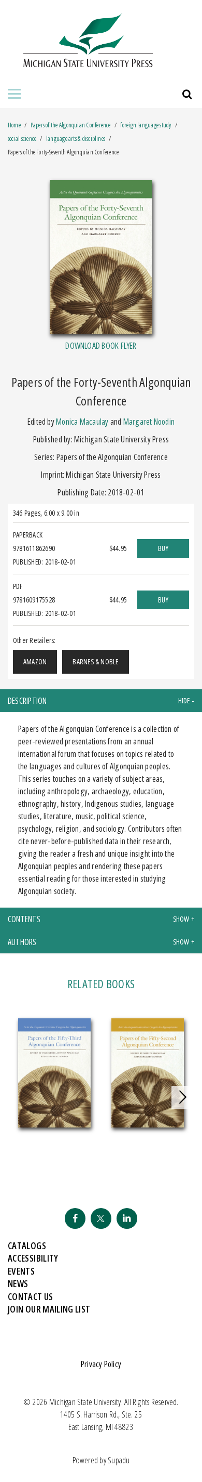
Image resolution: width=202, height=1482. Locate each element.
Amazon (35, 661)
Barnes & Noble (95, 661)
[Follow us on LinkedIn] (127, 1218)
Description (27, 700)
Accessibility (33, 1258)
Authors (22, 942)
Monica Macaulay (82, 421)
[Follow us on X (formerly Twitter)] (101, 1218)
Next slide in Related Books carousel (182, 1097)
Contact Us (30, 1296)
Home (14, 125)
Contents (24, 919)
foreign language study (145, 125)
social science (22, 138)
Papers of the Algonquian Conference (71, 125)
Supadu (118, 1460)
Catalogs (27, 1245)
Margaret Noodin (149, 421)
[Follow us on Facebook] (75, 1218)
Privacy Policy (101, 1364)
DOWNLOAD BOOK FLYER (100, 345)
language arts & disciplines (75, 138)
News (18, 1283)
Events (21, 1271)
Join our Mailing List (49, 1309)
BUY (163, 548)
